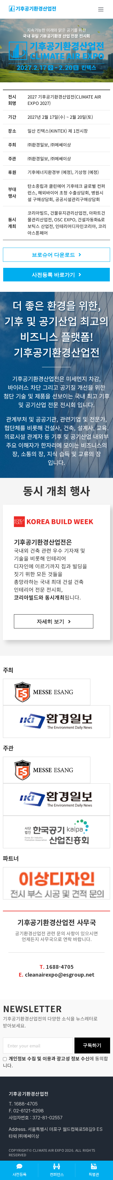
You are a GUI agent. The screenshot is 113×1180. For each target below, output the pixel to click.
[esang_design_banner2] (56, 869)
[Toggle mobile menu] (101, 9)
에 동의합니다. (55, 1062)
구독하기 (92, 1045)
